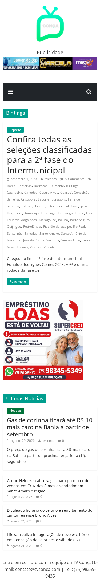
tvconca (51, 179)
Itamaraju (31, 213)
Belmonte (57, 185)
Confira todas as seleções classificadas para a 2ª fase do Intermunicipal (49, 154)
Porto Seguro (80, 220)
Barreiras (25, 185)
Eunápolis (58, 199)
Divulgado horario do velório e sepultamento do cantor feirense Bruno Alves (49, 513)
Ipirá (83, 206)
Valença (36, 247)
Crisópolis (28, 199)
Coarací (66, 192)
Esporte (15, 129)
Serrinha (52, 240)
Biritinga (72, 185)
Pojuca (63, 220)
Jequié (79, 213)
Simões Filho (70, 240)
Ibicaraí (39, 206)
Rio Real (79, 226)
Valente (49, 247)
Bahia (11, 185)
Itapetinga (48, 213)
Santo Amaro (49, 233)
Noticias (16, 410)
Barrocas (40, 185)
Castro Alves (48, 192)
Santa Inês (14, 233)
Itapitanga (65, 213)
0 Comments (74, 179)
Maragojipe (47, 220)
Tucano (22, 247)
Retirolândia (32, 226)
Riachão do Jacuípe (57, 226)
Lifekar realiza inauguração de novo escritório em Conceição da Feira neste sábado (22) (48, 537)
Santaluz (31, 233)
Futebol (26, 206)
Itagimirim (14, 213)
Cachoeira (14, 192)
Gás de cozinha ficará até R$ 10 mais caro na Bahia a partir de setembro (50, 427)
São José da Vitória (30, 240)
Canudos (30, 192)
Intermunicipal (58, 206)
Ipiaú (74, 206)
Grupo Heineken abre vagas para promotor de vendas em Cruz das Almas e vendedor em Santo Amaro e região (48, 486)
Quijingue (14, 226)
